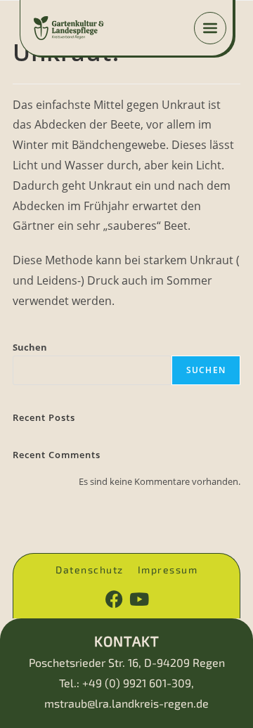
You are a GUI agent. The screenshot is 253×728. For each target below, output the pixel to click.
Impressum (168, 570)
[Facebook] (114, 599)
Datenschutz (90, 570)
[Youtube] (139, 599)
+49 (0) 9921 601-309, (138, 682)
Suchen (30, 347)
